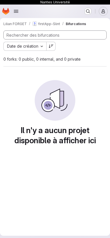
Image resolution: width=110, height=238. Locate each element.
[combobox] (24, 46)
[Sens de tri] (51, 46)
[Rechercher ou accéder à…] (88, 11)
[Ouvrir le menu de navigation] (16, 11)
